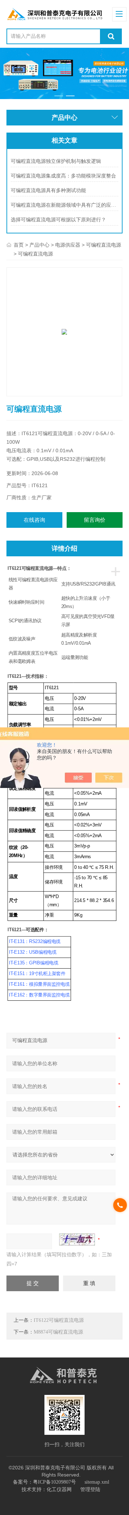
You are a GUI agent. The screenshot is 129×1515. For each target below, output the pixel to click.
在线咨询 (34, 520)
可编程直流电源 (103, 245)
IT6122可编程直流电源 (59, 1320)
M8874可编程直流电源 (58, 1332)
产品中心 (39, 245)
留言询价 (94, 520)
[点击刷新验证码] (77, 1239)
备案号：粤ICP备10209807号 (44, 1482)
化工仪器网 (59, 1489)
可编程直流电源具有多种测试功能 (48, 190)
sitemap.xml (97, 1482)
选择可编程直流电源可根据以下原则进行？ (58, 219)
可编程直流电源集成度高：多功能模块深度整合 (63, 176)
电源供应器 (67, 245)
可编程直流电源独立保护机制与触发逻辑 (56, 161)
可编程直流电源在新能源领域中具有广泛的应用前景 (65, 205)
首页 (19, 245)
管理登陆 (90, 1489)
